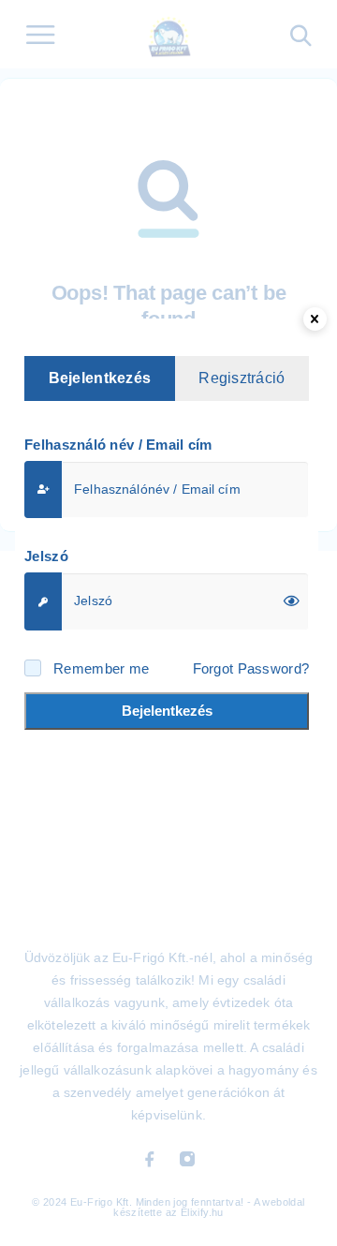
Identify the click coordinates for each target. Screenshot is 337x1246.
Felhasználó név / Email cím (118, 444)
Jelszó (46, 556)
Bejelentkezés (167, 711)
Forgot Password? (251, 668)
